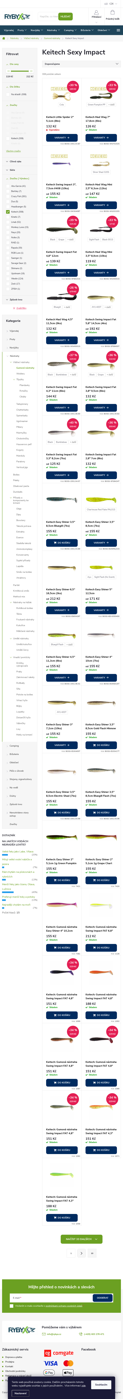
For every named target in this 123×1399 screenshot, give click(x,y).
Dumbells (17, 491)
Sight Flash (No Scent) (104, 577)
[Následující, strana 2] (81, 1253)
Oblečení (14, 762)
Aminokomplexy (24, 549)
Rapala (16, 247)
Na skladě (18, 94)
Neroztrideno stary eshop (19, 814)
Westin (17, 278)
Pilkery (19, 427)
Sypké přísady (23, 560)
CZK (112, 3)
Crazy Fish (17, 123)
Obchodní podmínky (15, 1371)
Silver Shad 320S (101, 172)
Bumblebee (61, 374)
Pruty (12, 339)
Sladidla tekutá (23, 543)
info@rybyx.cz (54, 1334)
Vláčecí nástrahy (21, 362)
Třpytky (20, 379)
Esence (19, 537)
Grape (61, 239)
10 (92, 1253)
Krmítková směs (21, 590)
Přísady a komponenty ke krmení (21, 500)
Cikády (23, 396)
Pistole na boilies (24, 694)
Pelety (16, 480)
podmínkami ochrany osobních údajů (64, 1305)
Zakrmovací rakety (25, 677)
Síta (18, 688)
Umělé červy (22, 649)
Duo (14, 128)
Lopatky (20, 711)
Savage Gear (18, 263)
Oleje (18, 508)
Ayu (89, 577)
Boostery (20, 520)
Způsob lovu (16, 804)
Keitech (17, 138)
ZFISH (15, 289)
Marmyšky (21, 432)
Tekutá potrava (23, 526)
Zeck (15, 283)
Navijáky (14, 347)
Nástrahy (14, 356)
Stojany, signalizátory (21, 779)
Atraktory (21, 577)
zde (84, 1385)
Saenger (16, 258)
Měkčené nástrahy (25, 631)
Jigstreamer (22, 421)
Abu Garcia (17, 112)
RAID (15, 242)
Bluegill (57, 307)
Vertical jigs (22, 467)
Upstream (17, 273)
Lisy (18, 729)
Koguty (20, 450)
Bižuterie (14, 754)
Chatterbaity (22, 409)
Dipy (18, 514)
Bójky (19, 706)
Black (52, 239)
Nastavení (20, 1393)
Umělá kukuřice (24, 644)
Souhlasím (101, 1384)
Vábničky (20, 723)
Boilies (16, 474)
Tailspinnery (22, 404)
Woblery (20, 373)
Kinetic (15, 143)
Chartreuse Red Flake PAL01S (101, 509)
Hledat (66, 16)
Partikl (16, 585)
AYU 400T (96, 307)
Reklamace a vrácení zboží (18, 1375)
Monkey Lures (19, 227)
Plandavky (25, 385)
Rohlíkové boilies (24, 608)
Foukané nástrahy (25, 619)
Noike (15, 237)
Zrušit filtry (21, 308)
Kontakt (9, 1366)
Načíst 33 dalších (79, 1239)
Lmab (15, 222)
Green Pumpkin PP (96, 104)
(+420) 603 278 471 (94, 1334)
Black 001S (107, 239)
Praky (19, 671)
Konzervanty (22, 554)
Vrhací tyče (21, 700)
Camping (14, 745)
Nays (15, 232)
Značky (13, 824)
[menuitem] (9, 30)
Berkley (16, 117)
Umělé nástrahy (21, 638)
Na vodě (14, 787)
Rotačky (24, 390)
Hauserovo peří (24, 444)
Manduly (20, 455)
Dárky (13, 795)
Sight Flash (94, 239)
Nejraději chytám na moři (16, 905)
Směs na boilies (24, 572)
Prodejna (9, 1361)
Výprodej (14, 330)
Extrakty (20, 531)
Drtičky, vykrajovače (22, 664)
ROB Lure (17, 253)
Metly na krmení (24, 734)
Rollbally (20, 683)
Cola (62, 104)
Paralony (20, 461)
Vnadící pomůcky (21, 657)
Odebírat (102, 1297)
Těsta (19, 613)
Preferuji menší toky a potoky (18, 897)
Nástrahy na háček (22, 602)
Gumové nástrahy (25, 367)
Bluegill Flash (57, 644)
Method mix (19, 596)
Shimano (16, 268)
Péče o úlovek (17, 770)
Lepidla (19, 566)
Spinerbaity (22, 415)
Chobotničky (22, 438)
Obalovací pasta (21, 486)
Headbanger (18, 133)
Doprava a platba (13, 1357)
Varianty (60, 137)
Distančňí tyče (23, 717)
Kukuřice (20, 625)
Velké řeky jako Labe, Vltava (17, 851)
